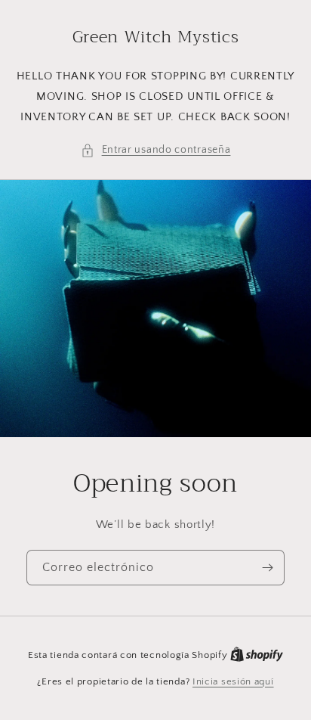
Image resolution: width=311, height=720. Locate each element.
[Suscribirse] (267, 567)
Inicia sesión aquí (233, 681)
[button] (156, 150)
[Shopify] (256, 655)
